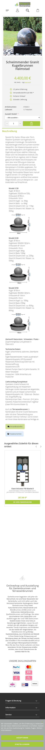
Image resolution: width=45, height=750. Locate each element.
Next (40, 446)
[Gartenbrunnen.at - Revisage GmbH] (22, 4)
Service (8, 714)
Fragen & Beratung (13, 700)
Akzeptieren (22, 738)
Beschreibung (9, 131)
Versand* (28, 82)
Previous (35, 446)
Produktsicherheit (15, 434)
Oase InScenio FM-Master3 (22, 489)
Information (10, 707)
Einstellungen (22, 744)
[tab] (22, 700)
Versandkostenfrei (16, 426)
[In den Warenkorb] (31, 123)
